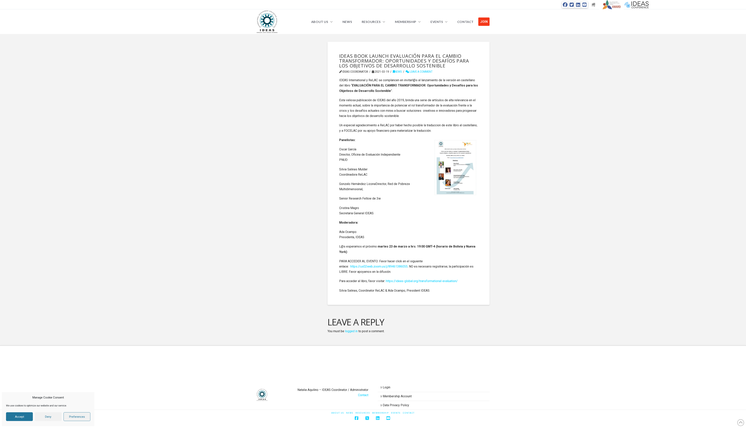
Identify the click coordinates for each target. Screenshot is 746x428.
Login (386, 387)
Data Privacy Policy (396, 405)
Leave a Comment (420, 71)
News (398, 71)
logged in (351, 331)
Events (395, 413)
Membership (380, 413)
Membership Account (397, 396)
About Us (337, 413)
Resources (363, 413)
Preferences (77, 416)
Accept (19, 416)
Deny (48, 416)
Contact (363, 395)
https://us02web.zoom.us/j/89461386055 (379, 266)
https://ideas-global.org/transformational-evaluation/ (422, 281)
